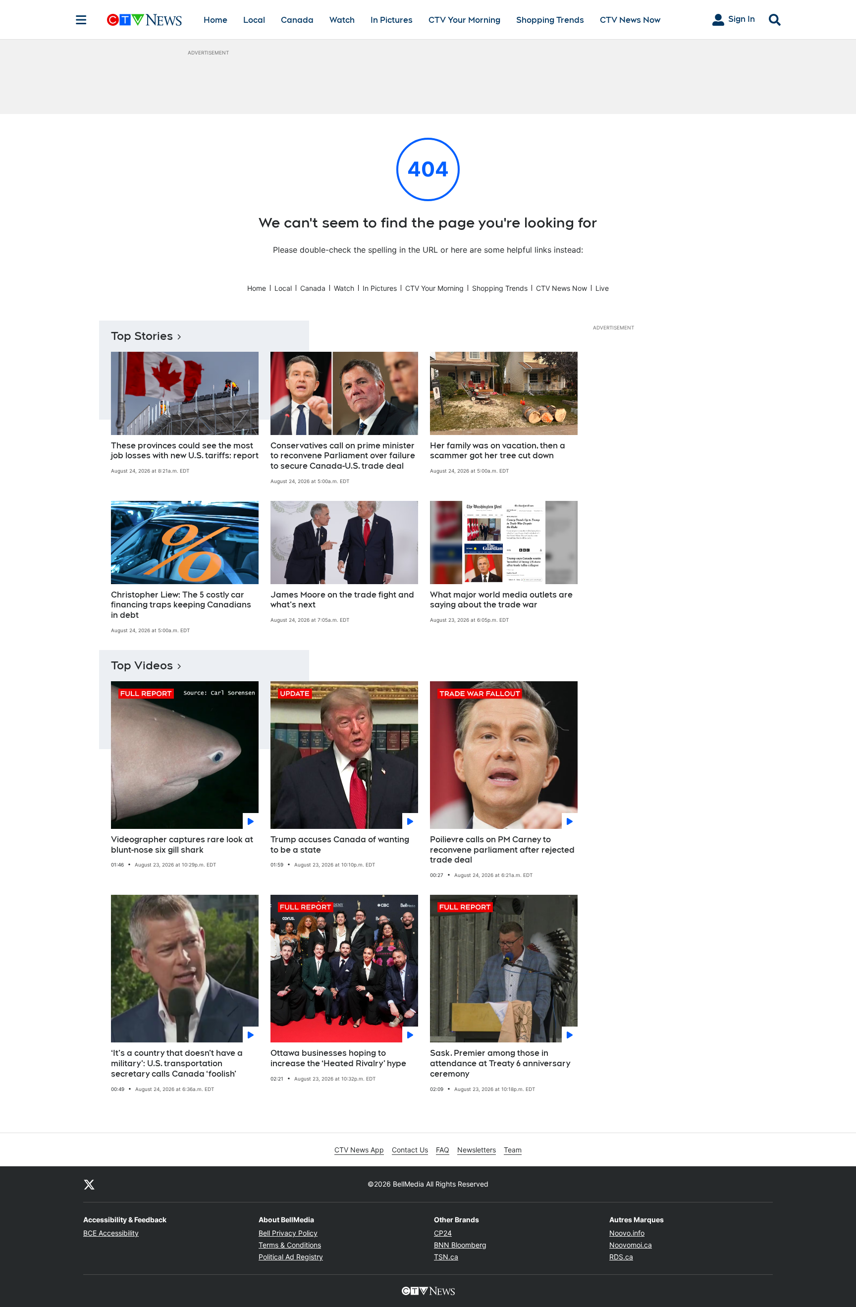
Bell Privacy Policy (288, 1233)
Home (215, 20)
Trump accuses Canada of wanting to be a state (339, 845)
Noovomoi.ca (630, 1245)
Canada (297, 20)
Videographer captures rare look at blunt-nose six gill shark (182, 845)
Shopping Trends (550, 20)
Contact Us (410, 1149)
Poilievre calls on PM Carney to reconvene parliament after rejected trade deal (502, 850)
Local (254, 20)
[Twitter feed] (89, 1184)
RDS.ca (621, 1257)
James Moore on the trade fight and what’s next (342, 600)
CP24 (443, 1233)
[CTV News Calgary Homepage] (144, 20)
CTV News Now (630, 20)
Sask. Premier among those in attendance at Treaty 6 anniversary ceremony (500, 1063)
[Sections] (81, 20)
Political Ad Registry (291, 1257)
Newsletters (476, 1149)
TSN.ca (446, 1257)
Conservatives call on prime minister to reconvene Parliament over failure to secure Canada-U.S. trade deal (342, 456)
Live (602, 288)
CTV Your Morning (464, 20)
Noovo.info (626, 1233)
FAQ (442, 1149)
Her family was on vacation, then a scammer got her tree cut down (497, 451)
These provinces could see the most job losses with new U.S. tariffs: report (185, 451)
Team (513, 1149)
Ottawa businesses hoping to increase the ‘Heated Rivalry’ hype (338, 1058)
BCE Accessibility (111, 1233)
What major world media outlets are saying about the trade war (501, 600)
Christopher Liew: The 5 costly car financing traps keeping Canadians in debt (181, 605)
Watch (342, 20)
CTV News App (359, 1149)
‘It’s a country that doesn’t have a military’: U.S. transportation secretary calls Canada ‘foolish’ (177, 1063)
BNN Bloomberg (460, 1245)
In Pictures (392, 20)
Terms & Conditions (290, 1245)
